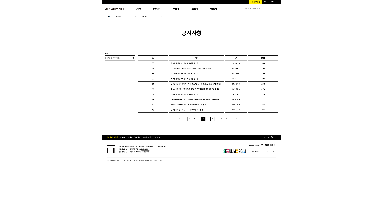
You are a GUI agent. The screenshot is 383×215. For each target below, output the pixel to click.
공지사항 (144, 16)
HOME (109, 16)
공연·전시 (156, 8)
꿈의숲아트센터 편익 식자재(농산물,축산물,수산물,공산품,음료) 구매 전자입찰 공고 (198, 84)
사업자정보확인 (145, 152)
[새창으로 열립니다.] (235, 153)
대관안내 (213, 9)
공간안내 (194, 9)
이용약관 (122, 137)
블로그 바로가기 (265, 137)
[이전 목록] (184, 119)
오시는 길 (157, 137)
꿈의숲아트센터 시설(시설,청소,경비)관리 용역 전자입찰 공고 (191, 68)
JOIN (265, 2)
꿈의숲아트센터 (114, 8)
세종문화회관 (254, 2)
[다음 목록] (232, 119)
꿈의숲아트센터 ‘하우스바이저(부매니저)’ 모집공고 (187, 110)
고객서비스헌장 (147, 137)
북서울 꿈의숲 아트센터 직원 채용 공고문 (184, 63)
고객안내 (175, 9)
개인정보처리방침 (112, 137)
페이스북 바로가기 (261, 137)
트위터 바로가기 (268, 137)
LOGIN (272, 2)
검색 (276, 8)
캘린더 (138, 8)
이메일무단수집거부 (134, 137)
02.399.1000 (268, 145)
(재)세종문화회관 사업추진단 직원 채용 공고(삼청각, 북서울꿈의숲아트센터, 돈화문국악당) (200, 99)
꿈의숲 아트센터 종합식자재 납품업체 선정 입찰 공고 (188, 105)
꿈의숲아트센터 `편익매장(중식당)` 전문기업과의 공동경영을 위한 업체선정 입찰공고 (199, 89)
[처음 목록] (179, 119)
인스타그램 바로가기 (272, 137)
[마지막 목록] (236, 119)
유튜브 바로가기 (275, 137)
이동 (272, 151)
